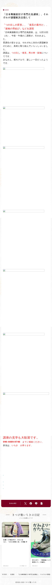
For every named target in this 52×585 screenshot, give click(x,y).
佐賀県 (7, 10)
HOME (4, 574)
